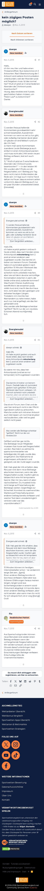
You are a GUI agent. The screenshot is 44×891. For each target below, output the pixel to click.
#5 (39, 534)
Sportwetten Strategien (13, 729)
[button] (39, 4)
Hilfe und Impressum (12, 872)
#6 (39, 628)
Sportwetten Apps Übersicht (16, 720)
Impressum (7, 791)
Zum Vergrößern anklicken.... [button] (22, 241)
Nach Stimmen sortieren (22, 40)
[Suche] (34, 4)
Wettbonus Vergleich (12, 716)
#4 (39, 340)
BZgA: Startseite (27, 826)
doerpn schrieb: (12, 347)
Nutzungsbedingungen (13, 868)
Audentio (33, 888)
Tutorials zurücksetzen (20, 864)
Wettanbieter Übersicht (13, 711)
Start (24, 872)
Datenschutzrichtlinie (12, 787)
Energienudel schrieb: (15, 221)
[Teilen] (35, 60)
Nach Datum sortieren (22, 33)
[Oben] (28, 872)
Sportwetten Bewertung (14, 782)
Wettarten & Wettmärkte (14, 724)
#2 (39, 122)
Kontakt (6, 800)
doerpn (7, 25)
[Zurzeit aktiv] (7, 619)
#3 (39, 213)
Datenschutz (29, 868)
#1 (39, 60)
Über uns (6, 795)
